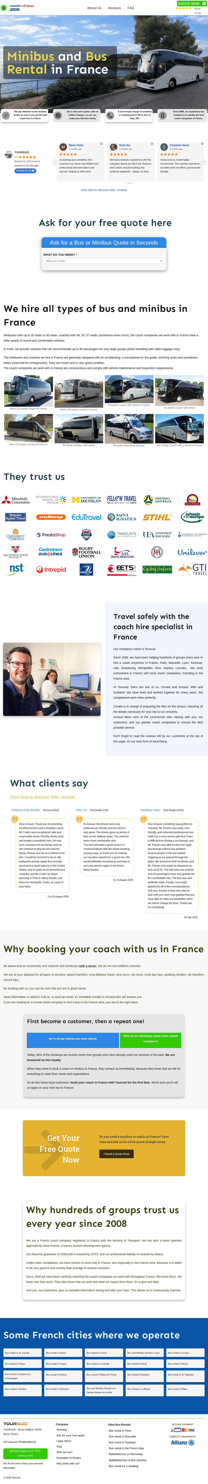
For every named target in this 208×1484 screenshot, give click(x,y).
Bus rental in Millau (185, 1390)
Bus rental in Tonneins (63, 1390)
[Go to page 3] (124, 183)
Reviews (62, 1429)
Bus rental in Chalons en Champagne (22, 1376)
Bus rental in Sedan (63, 1352)
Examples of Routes (69, 1457)
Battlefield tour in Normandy (126, 1454)
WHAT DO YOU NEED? (60, 254)
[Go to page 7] (134, 183)
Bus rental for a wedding (123, 1466)
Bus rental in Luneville (104, 1363)
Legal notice (64, 1441)
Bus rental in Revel (145, 1363)
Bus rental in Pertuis (63, 1376)
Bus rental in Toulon (104, 1352)
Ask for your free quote (70, 1435)
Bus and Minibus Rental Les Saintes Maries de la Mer (104, 1390)
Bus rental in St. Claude (22, 1352)
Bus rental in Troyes (63, 1363)
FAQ (59, 1446)
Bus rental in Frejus (22, 1363)
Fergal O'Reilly (128, 145)
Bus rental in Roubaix (145, 1376)
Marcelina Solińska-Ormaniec (186, 145)
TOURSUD (21, 152)
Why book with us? (68, 1463)
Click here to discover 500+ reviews (104, 190)
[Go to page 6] (132, 183)
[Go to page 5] (129, 183)
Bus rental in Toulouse (122, 1442)
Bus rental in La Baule (145, 1390)
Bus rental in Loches (185, 1352)
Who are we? (64, 1452)
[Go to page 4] (127, 183)
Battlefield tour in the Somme (127, 1460)
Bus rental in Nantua (22, 1390)
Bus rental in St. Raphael (185, 1376)
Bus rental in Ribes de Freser (104, 1376)
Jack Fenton (76, 145)
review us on (23, 170)
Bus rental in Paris (120, 1430)
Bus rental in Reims (185, 1363)
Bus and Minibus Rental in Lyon (145, 1352)
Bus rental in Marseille (122, 1436)
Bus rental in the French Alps (126, 1448)
